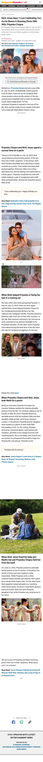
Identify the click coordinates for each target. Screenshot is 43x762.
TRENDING (11, 6)
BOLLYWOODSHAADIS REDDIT (10, 45)
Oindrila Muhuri (7, 38)
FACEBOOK (21, 43)
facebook (26, 745)
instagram (6, 747)
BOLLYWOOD (21, 6)
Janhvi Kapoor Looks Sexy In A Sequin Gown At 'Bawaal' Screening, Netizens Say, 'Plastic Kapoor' (21, 459)
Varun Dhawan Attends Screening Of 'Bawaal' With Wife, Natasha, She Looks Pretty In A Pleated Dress (21, 673)
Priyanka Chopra (18, 88)
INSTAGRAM (29, 43)
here (16, 393)
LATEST (4, 6)
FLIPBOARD (14, 43)
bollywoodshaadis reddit (22, 747)
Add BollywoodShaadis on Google (23, 82)
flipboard (17, 745)
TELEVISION (31, 6)
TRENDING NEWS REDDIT (27, 45)
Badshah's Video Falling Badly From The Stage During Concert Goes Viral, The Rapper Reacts (21, 203)
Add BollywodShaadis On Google (15, 10)
